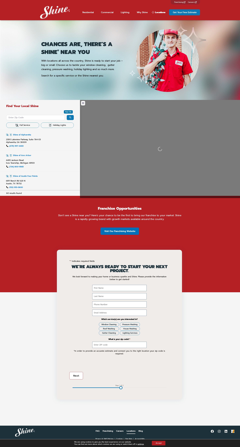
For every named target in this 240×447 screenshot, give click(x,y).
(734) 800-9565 (16, 166)
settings (141, 444)
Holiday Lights (59, 125)
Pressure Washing (130, 324)
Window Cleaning (108, 324)
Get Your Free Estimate (185, 12)
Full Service (25, 125)
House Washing (130, 328)
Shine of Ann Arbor (22, 155)
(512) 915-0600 (16, 187)
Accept (159, 443)
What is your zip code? (119, 339)
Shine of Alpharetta (22, 134)
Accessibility (140, 439)
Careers (191, 2)
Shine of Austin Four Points (25, 176)
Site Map (128, 439)
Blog (140, 431)
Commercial (107, 12)
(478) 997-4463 (16, 146)
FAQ (98, 431)
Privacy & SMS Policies (104, 439)
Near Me (68, 112)
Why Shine (142, 12)
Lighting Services (130, 333)
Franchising (179, 2)
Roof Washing (109, 328)
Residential (88, 12)
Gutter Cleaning (109, 333)
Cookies (119, 439)
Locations (160, 12)
